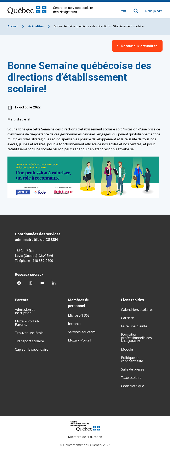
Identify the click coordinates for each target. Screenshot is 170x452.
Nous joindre (154, 11)
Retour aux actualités (139, 46)
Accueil (12, 26)
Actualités (36, 26)
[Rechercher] (136, 11)
